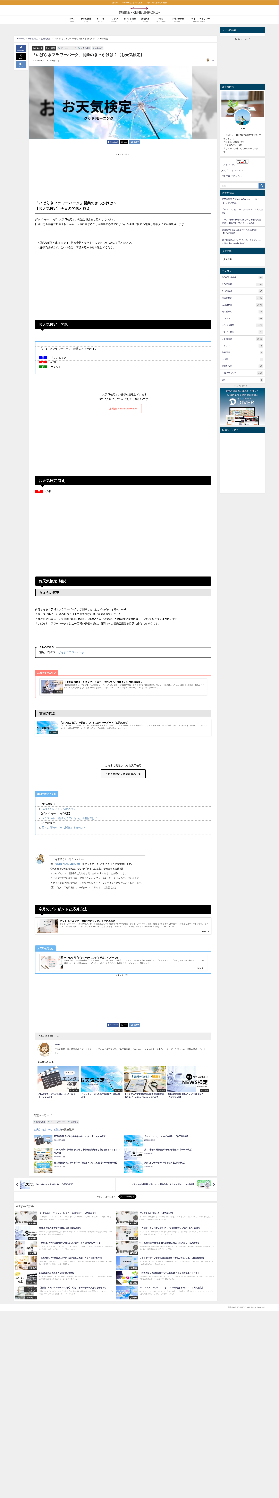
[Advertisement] (123, 176)
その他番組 (242, 311)
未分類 (242, 359)
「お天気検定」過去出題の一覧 (123, 774)
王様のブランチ (242, 373)
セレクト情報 (242, 332)
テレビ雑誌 (50, 48)
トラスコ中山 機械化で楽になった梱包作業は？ (69, 818)
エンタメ (242, 318)
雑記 (242, 380)
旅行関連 (242, 352)
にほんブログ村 (228, 165)
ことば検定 (242, 305)
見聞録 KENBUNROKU (123, 408)
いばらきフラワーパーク (70, 652)
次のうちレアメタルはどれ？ (59, 809)
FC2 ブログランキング (231, 176)
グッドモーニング (68, 48)
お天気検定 (37, 48)
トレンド (242, 346)
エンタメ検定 (242, 325)
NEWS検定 (242, 284)
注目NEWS (242, 366)
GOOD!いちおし (242, 277)
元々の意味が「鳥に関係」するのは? (63, 827)
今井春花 (99, 48)
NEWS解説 (242, 291)
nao (212, 60)
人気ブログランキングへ (232, 171)
